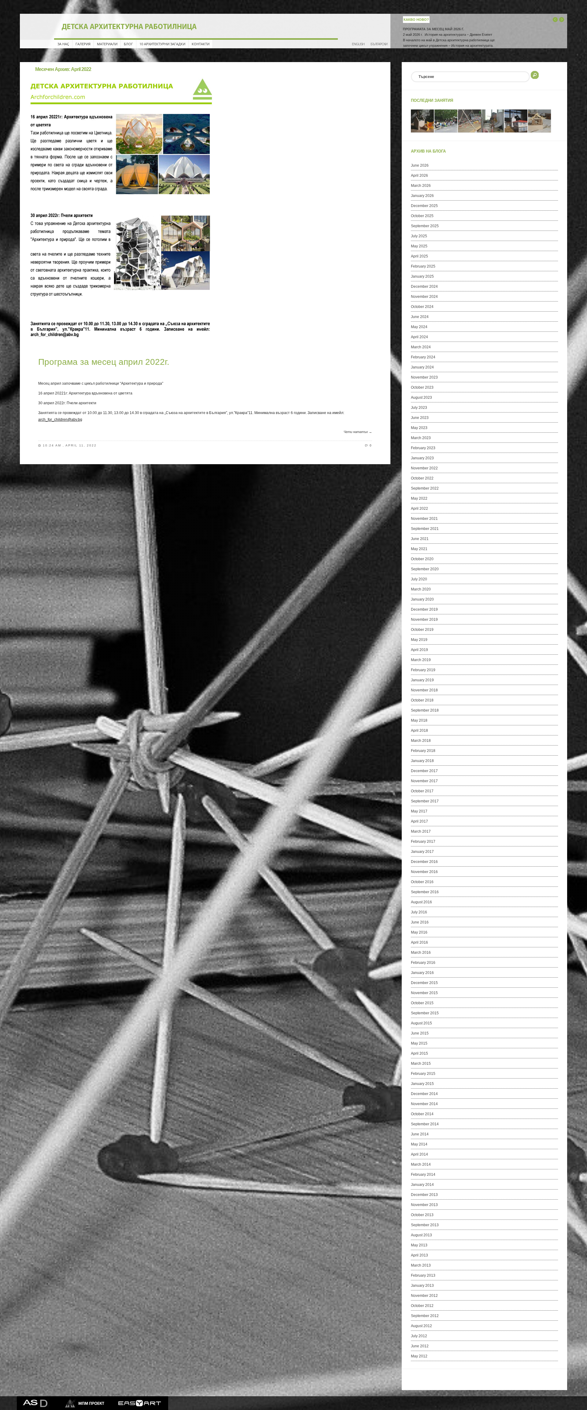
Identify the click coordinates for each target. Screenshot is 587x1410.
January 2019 (422, 680)
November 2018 (424, 690)
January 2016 (422, 973)
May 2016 (419, 932)
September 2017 (425, 801)
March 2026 (421, 185)
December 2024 (424, 286)
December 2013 (424, 1195)
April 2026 (419, 175)
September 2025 (425, 226)
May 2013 (419, 1245)
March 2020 (421, 589)
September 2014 (425, 1124)
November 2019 (424, 619)
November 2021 (424, 518)
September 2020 (425, 569)
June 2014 (420, 1134)
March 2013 (421, 1265)
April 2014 (419, 1154)
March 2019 (421, 660)
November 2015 (424, 993)
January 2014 (422, 1184)
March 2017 (421, 831)
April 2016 (419, 942)
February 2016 (423, 962)
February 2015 (423, 1073)
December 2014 (424, 1094)
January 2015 (422, 1084)
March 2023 (421, 438)
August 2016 (421, 902)
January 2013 (422, 1285)
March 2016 (421, 952)
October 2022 (422, 478)
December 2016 (424, 862)
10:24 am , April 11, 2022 (70, 445)
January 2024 (422, 367)
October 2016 (422, 882)
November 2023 (424, 377)
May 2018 (419, 720)
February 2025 (423, 266)
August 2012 (421, 1326)
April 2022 (419, 508)
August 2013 (421, 1235)
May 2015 (419, 1043)
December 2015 (424, 983)
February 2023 (423, 448)
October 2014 (422, 1114)
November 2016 (424, 872)
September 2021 (425, 529)
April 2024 (419, 337)
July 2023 (419, 407)
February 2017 (423, 841)
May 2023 (419, 428)
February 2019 (423, 670)
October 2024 (422, 307)
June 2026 (420, 165)
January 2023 (422, 458)
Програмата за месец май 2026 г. (433, 29)
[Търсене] (535, 74)
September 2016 (425, 892)
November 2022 (424, 468)
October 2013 (422, 1215)
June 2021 (420, 539)
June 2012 (420, 1346)
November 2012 (424, 1295)
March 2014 (421, 1164)
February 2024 (423, 357)
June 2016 (420, 922)
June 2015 (420, 1033)
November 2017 (424, 781)
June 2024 (420, 317)
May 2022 (419, 498)
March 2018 (421, 740)
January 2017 (422, 851)
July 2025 (419, 236)
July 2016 (419, 912)
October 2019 (422, 629)
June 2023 (420, 418)
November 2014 (424, 1104)
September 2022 (425, 488)
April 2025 (419, 256)
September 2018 (425, 710)
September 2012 (425, 1316)
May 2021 (419, 549)
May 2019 (419, 640)
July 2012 (419, 1336)
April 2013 (419, 1255)
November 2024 (424, 296)
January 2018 (422, 761)
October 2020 (422, 559)
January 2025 (422, 276)
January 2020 (422, 599)
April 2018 (419, 730)
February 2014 (423, 1174)
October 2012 (422, 1306)
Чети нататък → (358, 432)
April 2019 (419, 650)
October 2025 (422, 216)
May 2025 (419, 246)
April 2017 (419, 821)
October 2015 (422, 1003)
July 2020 (419, 579)
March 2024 (421, 347)
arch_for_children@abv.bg (60, 419)
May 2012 (419, 1356)
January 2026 (422, 196)
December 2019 (424, 609)
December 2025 (424, 206)
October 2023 (422, 387)
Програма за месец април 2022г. (103, 362)
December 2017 (424, 771)
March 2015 (421, 1063)
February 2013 (423, 1275)
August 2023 (421, 397)
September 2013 (425, 1225)
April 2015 (419, 1053)
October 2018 (422, 700)
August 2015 (421, 1023)
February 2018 (423, 751)
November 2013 (424, 1205)
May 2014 (419, 1144)
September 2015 (425, 1013)
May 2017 (419, 811)
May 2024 (419, 327)
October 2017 (422, 791)
